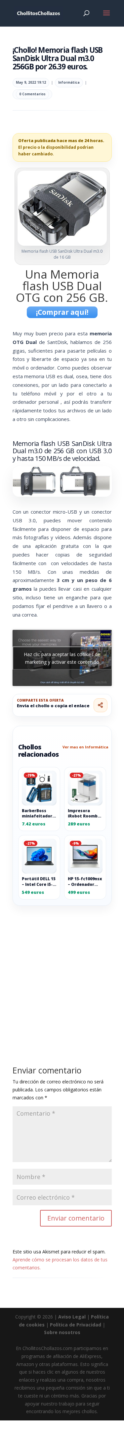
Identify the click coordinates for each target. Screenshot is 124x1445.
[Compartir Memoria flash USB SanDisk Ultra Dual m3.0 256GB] (100, 705)
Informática (69, 82)
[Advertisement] (62, 970)
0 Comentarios (32, 94)
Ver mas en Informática (85, 746)
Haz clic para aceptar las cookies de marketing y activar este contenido (62, 658)
